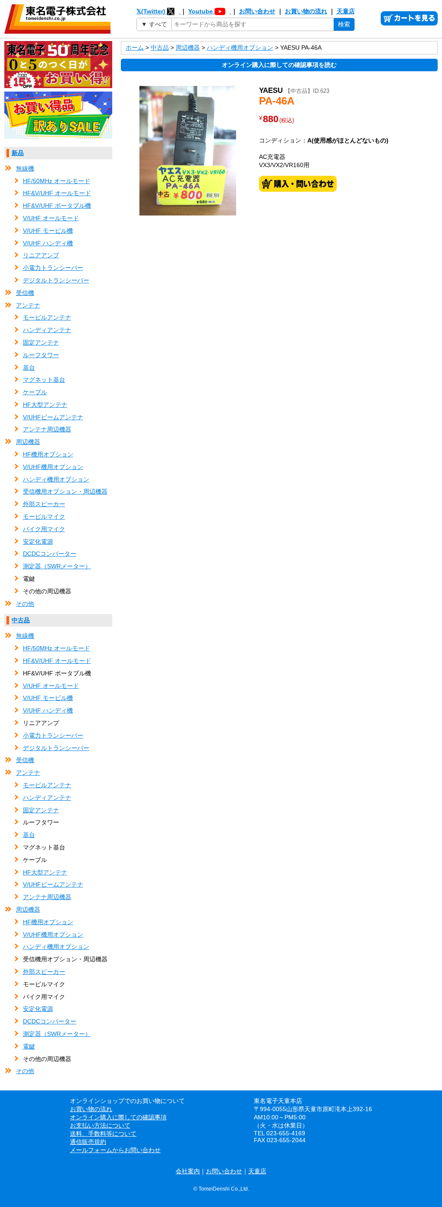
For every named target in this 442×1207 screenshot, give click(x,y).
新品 (18, 152)
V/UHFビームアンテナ (53, 417)
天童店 (346, 11)
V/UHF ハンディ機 (48, 243)
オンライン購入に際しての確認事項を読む (279, 64)
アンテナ (28, 305)
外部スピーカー (44, 504)
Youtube (201, 11)
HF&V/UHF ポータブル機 (57, 205)
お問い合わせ (257, 11)
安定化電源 (38, 541)
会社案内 (188, 1171)
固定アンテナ (41, 342)
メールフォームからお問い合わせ (115, 1150)
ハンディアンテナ (47, 329)
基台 (29, 367)
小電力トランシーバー (53, 267)
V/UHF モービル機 (48, 230)
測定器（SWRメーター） (57, 566)
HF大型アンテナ (45, 404)
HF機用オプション (48, 454)
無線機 (25, 168)
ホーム (135, 47)
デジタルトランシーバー (56, 280)
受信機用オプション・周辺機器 (65, 491)
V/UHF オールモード (51, 218)
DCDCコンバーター (49, 553)
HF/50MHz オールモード (56, 180)
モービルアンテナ (47, 317)
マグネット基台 (44, 379)
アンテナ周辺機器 (47, 429)
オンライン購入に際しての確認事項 (118, 1117)
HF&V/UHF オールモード (57, 193)
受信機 (25, 292)
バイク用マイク (44, 529)
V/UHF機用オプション (53, 466)
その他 (25, 603)
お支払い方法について (100, 1125)
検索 (344, 24)
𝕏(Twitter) (151, 11)
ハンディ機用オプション (56, 479)
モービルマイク (44, 516)
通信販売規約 (88, 1141)
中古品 (21, 620)
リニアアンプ (41, 255)
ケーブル (35, 392)
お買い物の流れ (306, 11)
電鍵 (29, 1046)
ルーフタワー (41, 355)
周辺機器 (28, 441)
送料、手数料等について (103, 1133)
